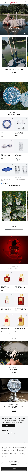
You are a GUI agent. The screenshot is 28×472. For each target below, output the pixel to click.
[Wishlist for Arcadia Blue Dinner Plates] (12, 119)
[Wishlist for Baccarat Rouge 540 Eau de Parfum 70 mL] (26, 272)
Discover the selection (14, 333)
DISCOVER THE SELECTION (14, 185)
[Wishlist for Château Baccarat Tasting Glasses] (26, 119)
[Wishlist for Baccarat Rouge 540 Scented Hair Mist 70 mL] (12, 294)
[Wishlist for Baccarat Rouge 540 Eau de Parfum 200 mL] (12, 315)
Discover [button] (14, 72)
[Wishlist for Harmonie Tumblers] (26, 164)
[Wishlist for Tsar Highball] (26, 140)
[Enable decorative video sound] (21, 33)
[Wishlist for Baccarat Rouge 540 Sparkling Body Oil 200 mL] (26, 315)
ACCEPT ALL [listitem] (14, 468)
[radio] (16, 160)
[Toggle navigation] (2, 2)
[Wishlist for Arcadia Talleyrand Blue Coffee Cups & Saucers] (12, 140)
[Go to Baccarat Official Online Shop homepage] (14, 2)
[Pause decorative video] (24, 33)
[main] (14, 208)
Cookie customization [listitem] (14, 461)
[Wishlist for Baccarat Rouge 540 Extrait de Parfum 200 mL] (26, 294)
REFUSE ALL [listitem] (14, 464)
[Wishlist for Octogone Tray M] (12, 164)
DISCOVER (14, 31)
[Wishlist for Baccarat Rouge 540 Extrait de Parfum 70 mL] (12, 272)
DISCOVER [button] (14, 226)
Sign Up (8, 425)
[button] (23, 2)
